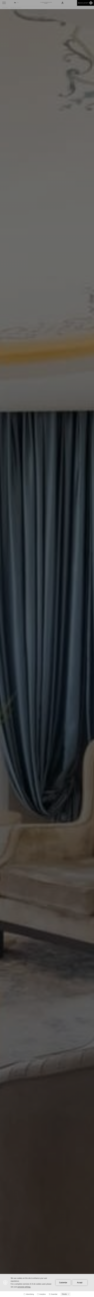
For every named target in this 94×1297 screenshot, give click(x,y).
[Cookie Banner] (47, 1285)
